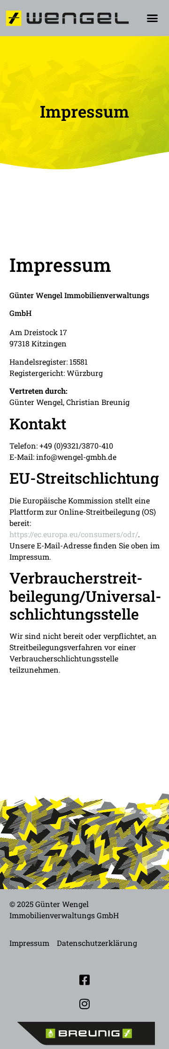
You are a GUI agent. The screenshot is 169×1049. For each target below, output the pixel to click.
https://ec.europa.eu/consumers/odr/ (73, 534)
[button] (152, 18)
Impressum (29, 943)
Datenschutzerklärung (97, 943)
